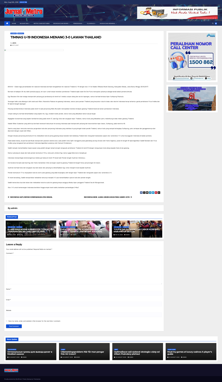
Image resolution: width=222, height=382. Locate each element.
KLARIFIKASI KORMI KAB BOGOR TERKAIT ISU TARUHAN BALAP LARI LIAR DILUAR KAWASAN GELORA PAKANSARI (30, 231)
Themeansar (36, 379)
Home (14, 23)
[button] (213, 23)
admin (14, 43)
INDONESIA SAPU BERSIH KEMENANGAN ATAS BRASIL (31, 197)
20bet (116, 349)
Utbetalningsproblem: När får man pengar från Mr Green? (82, 353)
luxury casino (171, 349)
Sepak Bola (21, 33)
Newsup (29, 379)
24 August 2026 (14, 357)
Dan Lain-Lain (11, 227)
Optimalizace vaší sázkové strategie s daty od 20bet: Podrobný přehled (137, 353)
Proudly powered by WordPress (13, 379)
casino (63, 349)
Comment (10, 253)
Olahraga (91, 23)
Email (8, 300)
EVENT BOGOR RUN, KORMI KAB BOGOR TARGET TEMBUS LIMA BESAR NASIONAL (81, 230)
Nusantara (24, 23)
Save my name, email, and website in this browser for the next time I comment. (34, 321)
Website (8, 310)
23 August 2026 (174, 357)
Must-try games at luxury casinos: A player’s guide (189, 353)
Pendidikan (77, 23)
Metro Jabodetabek (42, 23)
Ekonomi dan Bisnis (61, 23)
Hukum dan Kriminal (108, 23)
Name (8, 289)
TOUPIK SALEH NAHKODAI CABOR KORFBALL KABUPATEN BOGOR (137, 230)
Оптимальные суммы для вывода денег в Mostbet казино (29, 353)
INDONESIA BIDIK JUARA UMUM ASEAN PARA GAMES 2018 (107, 197)
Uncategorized (12, 349)
